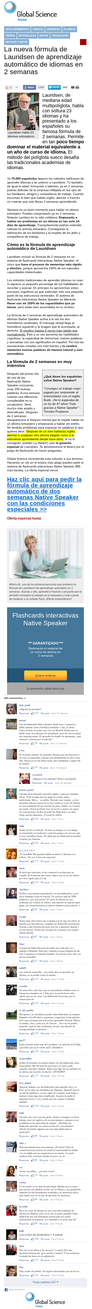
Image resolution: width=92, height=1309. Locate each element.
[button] (15, 698)
